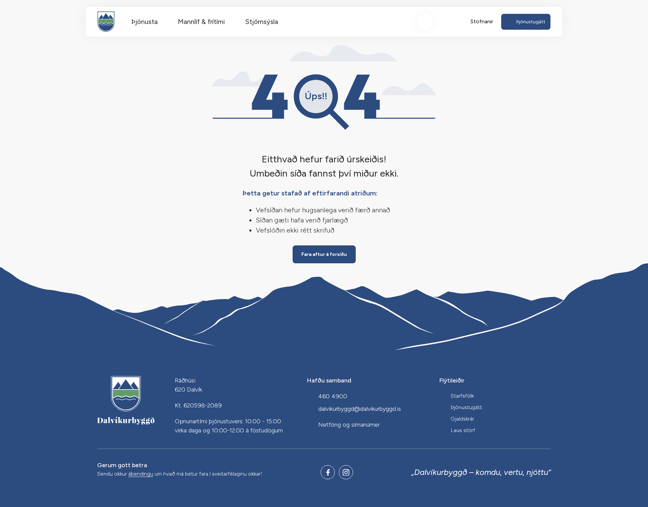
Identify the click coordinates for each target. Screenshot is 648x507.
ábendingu (140, 474)
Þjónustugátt (466, 407)
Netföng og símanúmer (349, 424)
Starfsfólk (462, 396)
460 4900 (332, 396)
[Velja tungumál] (449, 21)
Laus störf (463, 430)
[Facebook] (328, 472)
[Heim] (106, 21)
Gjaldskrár (462, 419)
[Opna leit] (425, 21)
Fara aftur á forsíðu (324, 254)
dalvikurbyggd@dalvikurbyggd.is (359, 408)
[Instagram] (346, 472)
